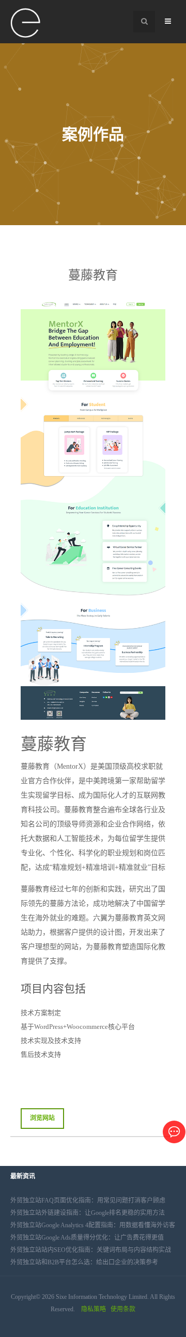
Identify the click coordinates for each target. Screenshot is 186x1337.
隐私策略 (93, 1309)
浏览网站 (42, 1118)
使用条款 (123, 1309)
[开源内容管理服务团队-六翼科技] (25, 23)
